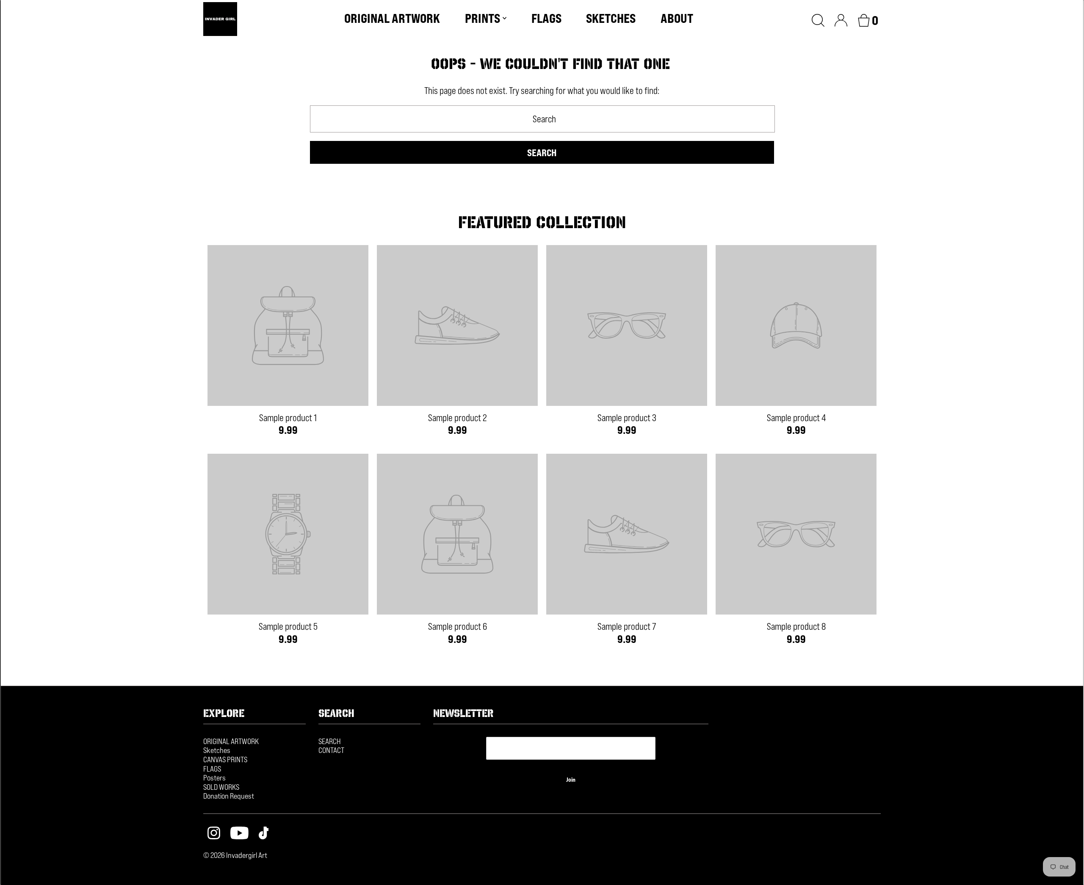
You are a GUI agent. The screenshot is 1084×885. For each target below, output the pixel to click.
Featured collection (542, 222)
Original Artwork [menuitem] (392, 18)
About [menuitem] (677, 18)
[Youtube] (239, 834)
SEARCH (329, 741)
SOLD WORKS (221, 786)
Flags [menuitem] (546, 18)
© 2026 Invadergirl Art (235, 855)
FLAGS (212, 768)
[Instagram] (213, 834)
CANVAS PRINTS (225, 759)
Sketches (216, 750)
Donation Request (228, 795)
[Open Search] (818, 19)
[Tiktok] (264, 834)
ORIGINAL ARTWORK (231, 741)
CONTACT (331, 750)
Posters (214, 777)
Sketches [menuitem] (611, 18)
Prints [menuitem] (482, 18)
